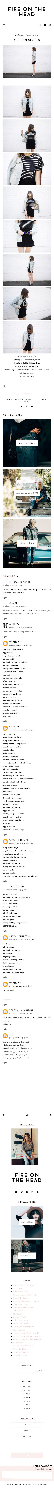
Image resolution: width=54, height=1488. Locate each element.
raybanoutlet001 (20, 936)
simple (29, 399)
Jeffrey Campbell (20, 1323)
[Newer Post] (3, 1115)
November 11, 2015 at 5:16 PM (21, 730)
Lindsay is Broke (20, 582)
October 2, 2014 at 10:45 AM (14, 606)
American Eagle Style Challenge (27, 1339)
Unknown (15, 642)
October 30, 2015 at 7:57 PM (21, 645)
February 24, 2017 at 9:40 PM (21, 939)
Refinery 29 (18, 1311)
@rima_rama (46, 1469)
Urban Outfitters (20, 1320)
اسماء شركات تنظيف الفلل (13, 1045)
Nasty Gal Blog (19, 1349)
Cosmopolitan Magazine (23, 1327)
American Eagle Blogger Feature (27, 1336)
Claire (13, 603)
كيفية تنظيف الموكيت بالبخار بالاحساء (17, 1048)
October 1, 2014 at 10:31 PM (14, 585)
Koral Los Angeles (21, 1352)
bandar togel (8, 990)
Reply (5, 597)
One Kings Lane (20, 1304)
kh (11, 1034)
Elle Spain (17, 1314)
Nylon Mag (17, 1288)
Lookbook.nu (19, 1330)
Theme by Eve (39, 1484)
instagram (7, 1024)
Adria (31, 377)
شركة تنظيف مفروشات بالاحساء (15, 1051)
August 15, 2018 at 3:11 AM (20, 1013)
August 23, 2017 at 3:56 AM (20, 986)
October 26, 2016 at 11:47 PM (21, 843)
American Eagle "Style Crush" (26, 1333)
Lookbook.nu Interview (23, 1308)
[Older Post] (50, 1115)
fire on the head (27, 12)
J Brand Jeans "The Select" (24, 1285)
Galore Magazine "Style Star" (25, 1295)
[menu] (4, 25)
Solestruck (18, 1343)
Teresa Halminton (21, 1010)
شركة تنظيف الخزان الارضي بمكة (16, 1058)
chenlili (14, 727)
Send (27, 1456)
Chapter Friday (19, 1317)
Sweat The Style (20, 1298)
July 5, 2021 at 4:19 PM (19, 1037)
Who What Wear (20, 1292)
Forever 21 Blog (20, 1355)
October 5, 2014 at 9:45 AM (20, 627)
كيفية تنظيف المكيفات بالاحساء (15, 1055)
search (38, 1371)
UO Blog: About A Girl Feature (26, 1301)
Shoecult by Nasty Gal (23, 1346)
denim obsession (15, 399)
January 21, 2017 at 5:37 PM (14, 890)
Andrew (14, 624)
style (37, 399)
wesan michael (19, 840)
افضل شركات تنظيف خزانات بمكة (16, 1042)
